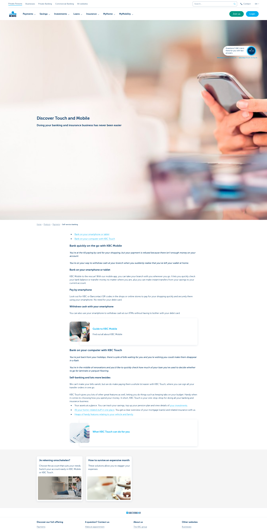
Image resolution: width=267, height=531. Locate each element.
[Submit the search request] (234, 3)
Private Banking (45, 4)
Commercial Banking (64, 4)
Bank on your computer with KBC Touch (95, 239)
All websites (82, 4)
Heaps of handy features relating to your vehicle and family (104, 414)
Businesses (30, 4)
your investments (178, 405)
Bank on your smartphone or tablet (92, 234)
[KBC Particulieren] (12, 14)
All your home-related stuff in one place (94, 410)
